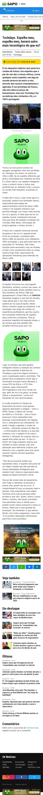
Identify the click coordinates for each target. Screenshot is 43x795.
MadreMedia (7, 52)
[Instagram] (8, 777)
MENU (23, 4)
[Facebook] (21, 777)
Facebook (30, 728)
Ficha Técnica (7, 784)
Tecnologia (17, 55)
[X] (34, 777)
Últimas (7, 656)
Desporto (5, 679)
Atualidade (17, 582)
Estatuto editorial (21, 784)
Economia (16, 594)
